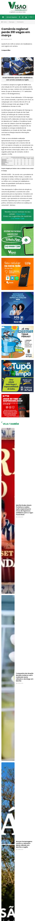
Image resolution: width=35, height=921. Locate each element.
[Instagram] (22, 17)
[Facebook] (19, 17)
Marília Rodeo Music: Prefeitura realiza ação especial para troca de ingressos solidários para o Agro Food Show (24, 510)
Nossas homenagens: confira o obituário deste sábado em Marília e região (24, 844)
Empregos (12, 22)
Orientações (20, 22)
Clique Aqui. (21, 214)
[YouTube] (26, 17)
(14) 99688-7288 (17, 218)
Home (5, 22)
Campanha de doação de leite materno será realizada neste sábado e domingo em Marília (24, 677)
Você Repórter (12, 17)
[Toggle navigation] (3, 17)
